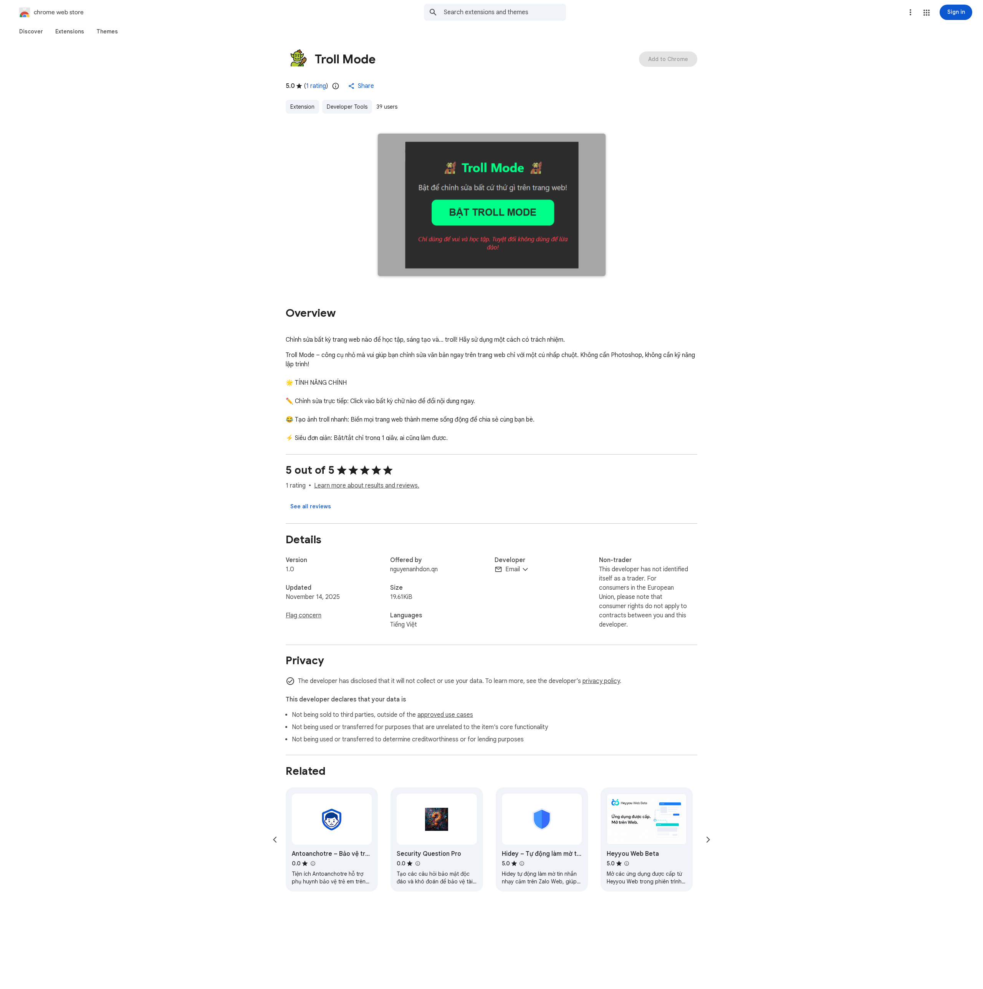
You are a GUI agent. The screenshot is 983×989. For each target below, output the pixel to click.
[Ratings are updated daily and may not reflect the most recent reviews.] (335, 86)
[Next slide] (708, 839)
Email (512, 569)
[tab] (31, 31)
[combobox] (505, 12)
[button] (926, 12)
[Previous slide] (275, 839)
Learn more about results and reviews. (366, 486)
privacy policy (601, 681)
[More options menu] (910, 12)
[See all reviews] (311, 506)
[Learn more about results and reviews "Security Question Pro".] (417, 863)
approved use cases (445, 715)
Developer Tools (347, 106)
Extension (302, 106)
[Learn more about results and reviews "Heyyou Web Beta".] (626, 863)
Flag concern (303, 615)
